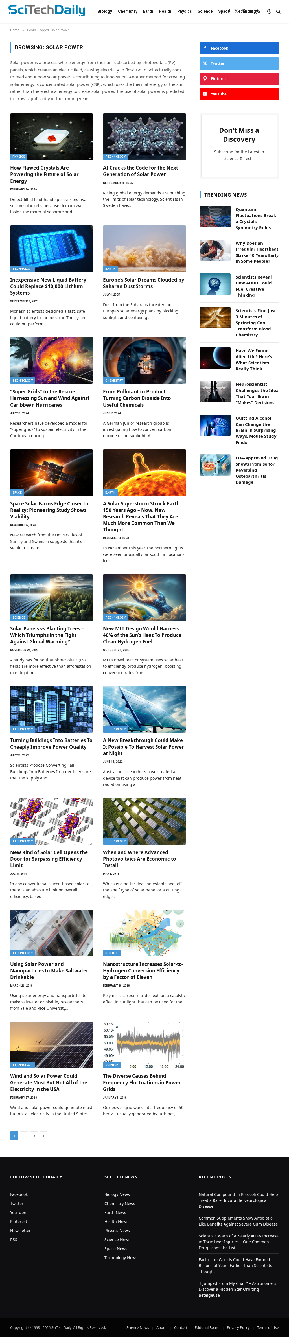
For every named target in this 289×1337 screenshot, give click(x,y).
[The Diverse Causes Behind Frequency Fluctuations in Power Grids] (144, 1045)
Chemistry (127, 11)
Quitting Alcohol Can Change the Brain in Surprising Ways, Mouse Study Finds (256, 430)
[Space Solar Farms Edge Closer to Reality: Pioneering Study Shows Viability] (51, 472)
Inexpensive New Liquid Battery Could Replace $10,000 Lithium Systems (48, 286)
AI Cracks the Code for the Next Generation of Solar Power (140, 171)
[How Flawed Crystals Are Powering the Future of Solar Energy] (51, 136)
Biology (105, 11)
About (161, 1327)
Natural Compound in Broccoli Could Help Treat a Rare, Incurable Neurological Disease (238, 1200)
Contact (180, 1327)
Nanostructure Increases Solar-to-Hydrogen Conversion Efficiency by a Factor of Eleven (143, 970)
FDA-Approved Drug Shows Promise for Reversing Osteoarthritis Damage (257, 470)
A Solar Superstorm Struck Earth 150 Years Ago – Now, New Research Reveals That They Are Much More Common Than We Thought (141, 516)
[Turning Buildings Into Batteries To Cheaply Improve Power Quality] (51, 709)
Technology (247, 11)
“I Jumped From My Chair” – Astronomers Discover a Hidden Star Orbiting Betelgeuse (237, 1289)
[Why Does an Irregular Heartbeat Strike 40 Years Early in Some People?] (215, 250)
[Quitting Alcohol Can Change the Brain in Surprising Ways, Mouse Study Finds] (215, 425)
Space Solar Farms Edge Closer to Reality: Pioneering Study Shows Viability (49, 510)
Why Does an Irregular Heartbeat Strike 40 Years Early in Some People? (257, 252)
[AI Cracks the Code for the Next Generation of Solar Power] (144, 136)
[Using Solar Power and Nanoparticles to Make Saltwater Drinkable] (51, 933)
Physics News (117, 1230)
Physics (184, 11)
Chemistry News (119, 1203)
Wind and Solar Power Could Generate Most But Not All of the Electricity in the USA (48, 1082)
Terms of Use (268, 1327)
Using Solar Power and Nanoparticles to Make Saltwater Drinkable (49, 970)
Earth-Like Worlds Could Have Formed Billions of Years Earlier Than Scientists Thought (235, 1265)
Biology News (117, 1194)
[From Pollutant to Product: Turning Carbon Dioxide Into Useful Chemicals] (144, 360)
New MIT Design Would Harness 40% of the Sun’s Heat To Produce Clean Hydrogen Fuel (142, 635)
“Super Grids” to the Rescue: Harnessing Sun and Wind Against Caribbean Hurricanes (49, 398)
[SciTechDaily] (46, 11)
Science (205, 11)
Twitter (16, 1203)
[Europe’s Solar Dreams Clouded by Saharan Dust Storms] (144, 248)
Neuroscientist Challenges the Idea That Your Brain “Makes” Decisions (257, 393)
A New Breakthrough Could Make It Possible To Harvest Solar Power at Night (143, 747)
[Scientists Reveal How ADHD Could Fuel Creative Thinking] (215, 284)
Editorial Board (207, 1327)
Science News (117, 1239)
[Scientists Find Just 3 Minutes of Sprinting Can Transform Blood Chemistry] (215, 317)
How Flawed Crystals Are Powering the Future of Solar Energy (44, 174)
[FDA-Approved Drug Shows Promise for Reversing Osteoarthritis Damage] (215, 465)
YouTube (18, 1212)
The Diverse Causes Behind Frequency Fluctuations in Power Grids (142, 1082)
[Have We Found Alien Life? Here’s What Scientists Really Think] (215, 358)
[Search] (278, 11)
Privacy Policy (238, 1327)
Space (224, 11)
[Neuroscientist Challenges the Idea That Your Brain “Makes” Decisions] (215, 391)
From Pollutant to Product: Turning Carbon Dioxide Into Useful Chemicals (137, 398)
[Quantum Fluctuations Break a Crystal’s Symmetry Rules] (215, 216)
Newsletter (20, 1230)
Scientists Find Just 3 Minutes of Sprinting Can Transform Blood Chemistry (256, 322)
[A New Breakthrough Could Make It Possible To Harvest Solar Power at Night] (144, 709)
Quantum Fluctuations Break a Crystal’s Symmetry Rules (256, 218)
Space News (115, 1248)
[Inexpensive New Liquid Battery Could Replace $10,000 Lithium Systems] (51, 248)
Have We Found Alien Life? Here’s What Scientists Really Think (254, 359)
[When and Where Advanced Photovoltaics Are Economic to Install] (144, 821)
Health (165, 11)
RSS (13, 1239)
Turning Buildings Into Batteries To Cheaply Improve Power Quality (51, 743)
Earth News (115, 1212)
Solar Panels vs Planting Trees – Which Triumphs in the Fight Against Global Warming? (47, 635)
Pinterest (18, 1221)
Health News (116, 1221)
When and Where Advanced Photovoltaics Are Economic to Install (139, 859)
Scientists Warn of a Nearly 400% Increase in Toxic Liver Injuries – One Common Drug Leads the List (239, 1241)
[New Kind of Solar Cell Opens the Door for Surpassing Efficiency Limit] (51, 821)
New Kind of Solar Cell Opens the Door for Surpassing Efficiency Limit (49, 859)
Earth (148, 11)
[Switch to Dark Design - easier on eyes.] (269, 11)
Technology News (120, 1257)
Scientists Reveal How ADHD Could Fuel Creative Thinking (254, 286)
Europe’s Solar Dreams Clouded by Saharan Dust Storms (143, 283)
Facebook (19, 1194)
